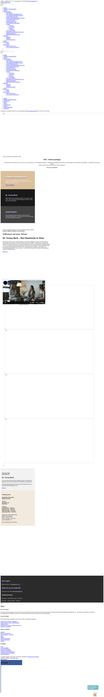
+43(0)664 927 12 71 (15, 584)
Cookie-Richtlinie (4, 648)
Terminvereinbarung (5, 639)
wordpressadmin (32, 111)
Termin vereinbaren (10, 185)
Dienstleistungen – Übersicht (7, 634)
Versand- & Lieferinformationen (8, 651)
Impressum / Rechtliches (6, 650)
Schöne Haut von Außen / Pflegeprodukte (10, 622)
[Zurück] (3, 465)
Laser (2, 636)
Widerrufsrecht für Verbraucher (7, 653)
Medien (2, 637)
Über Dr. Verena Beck (6, 633)
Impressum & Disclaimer (33, 656)
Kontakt (2, 641)
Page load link (4, 659)
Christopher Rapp (14, 658)
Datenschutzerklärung (5, 649)
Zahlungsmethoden (5, 654)
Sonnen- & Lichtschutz (6, 626)
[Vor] (4, 465)
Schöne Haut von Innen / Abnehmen (9, 621)
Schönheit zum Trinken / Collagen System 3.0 (11, 625)
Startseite (3, 632)
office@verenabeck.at (32, 1)
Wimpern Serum (4, 624)
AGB (2, 646)
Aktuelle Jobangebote (5, 638)
